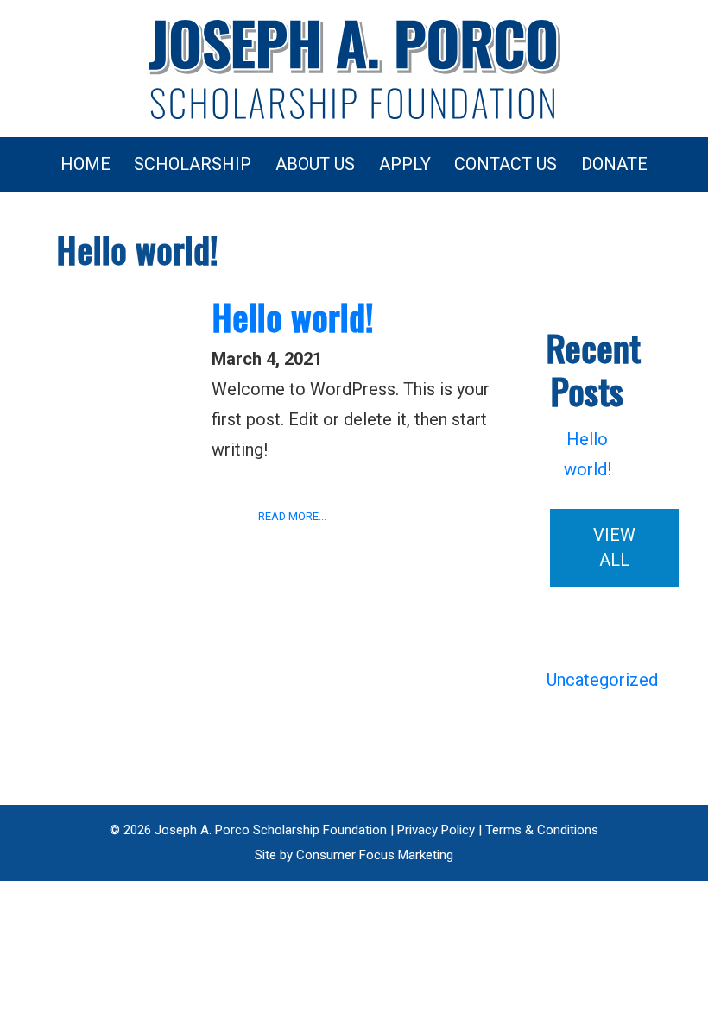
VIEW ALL (614, 547)
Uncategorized (602, 679)
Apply (405, 164)
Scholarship (192, 164)
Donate (614, 164)
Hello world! (293, 316)
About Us (315, 164)
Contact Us (505, 164)
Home (85, 164)
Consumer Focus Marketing (374, 855)
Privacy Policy (436, 830)
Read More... (292, 516)
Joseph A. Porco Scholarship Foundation (271, 830)
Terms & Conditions (541, 830)
